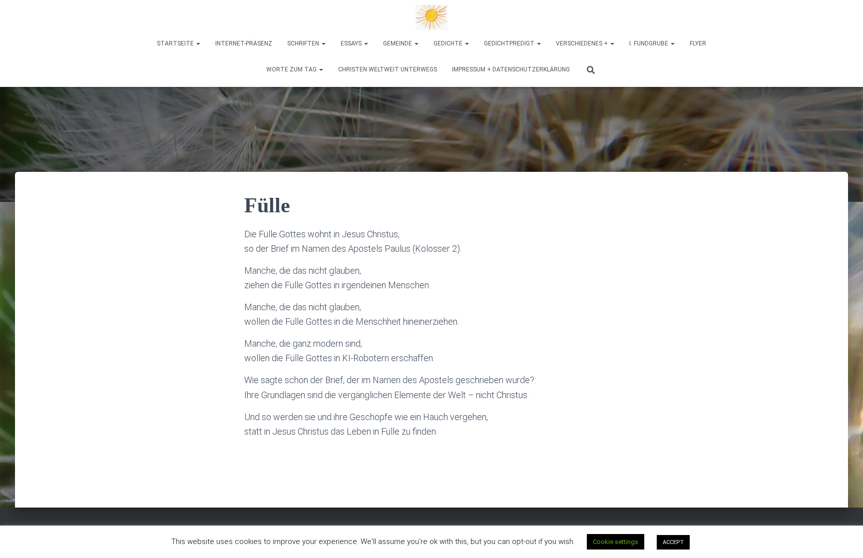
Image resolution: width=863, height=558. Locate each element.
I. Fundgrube (649, 43)
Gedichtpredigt (510, 43)
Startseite (176, 43)
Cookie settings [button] (615, 542)
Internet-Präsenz (243, 43)
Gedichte (448, 43)
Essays (352, 43)
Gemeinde (398, 43)
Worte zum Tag (292, 69)
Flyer (698, 43)
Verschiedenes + (582, 43)
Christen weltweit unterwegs (387, 69)
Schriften (304, 43)
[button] (197, 43)
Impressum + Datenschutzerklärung (511, 69)
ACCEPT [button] (673, 542)
